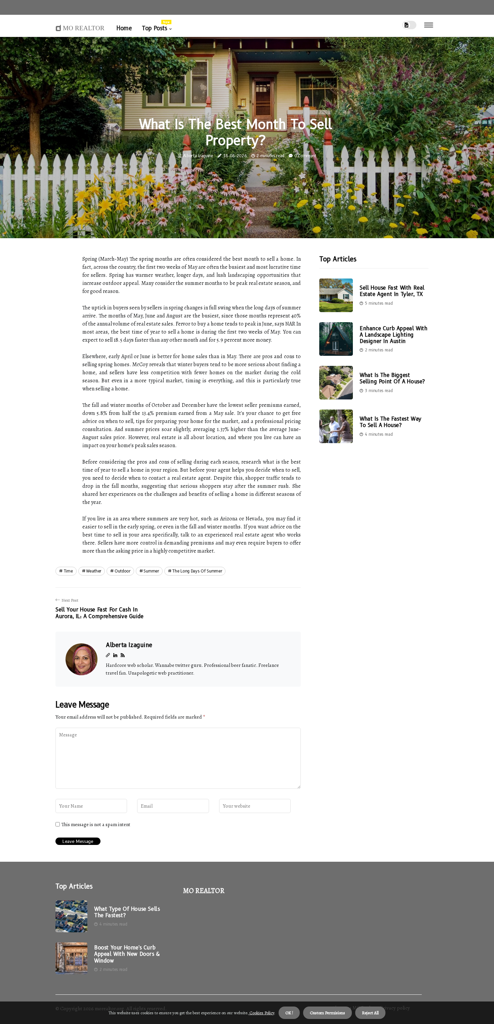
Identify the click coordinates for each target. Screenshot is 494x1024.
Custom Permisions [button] (327, 1013)
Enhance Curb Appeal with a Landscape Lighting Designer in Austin (393, 334)
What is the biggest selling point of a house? (392, 378)
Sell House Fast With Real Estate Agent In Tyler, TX (392, 291)
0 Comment (305, 155)
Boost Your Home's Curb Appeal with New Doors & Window (127, 954)
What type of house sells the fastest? (127, 912)
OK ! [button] (289, 1013)
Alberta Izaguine (198, 155)
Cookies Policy (261, 1013)
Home (124, 28)
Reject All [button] (370, 1013)
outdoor (122, 570)
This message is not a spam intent (95, 824)
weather (93, 570)
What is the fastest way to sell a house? (390, 422)
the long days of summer (197, 570)
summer (151, 570)
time (68, 570)
